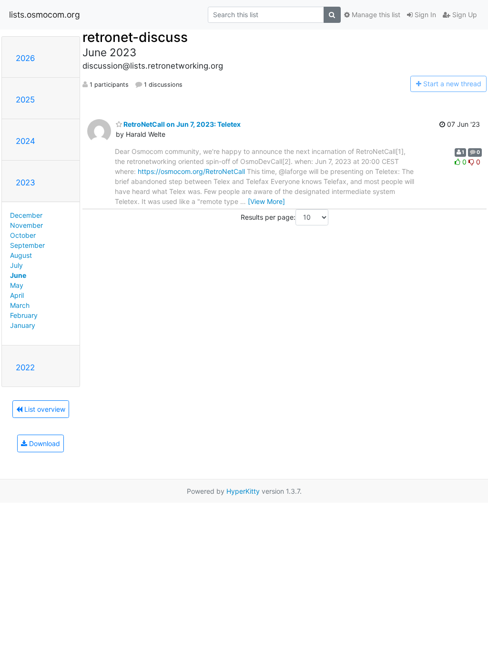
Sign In (424, 14)
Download (43, 443)
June (18, 275)
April (17, 295)
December (26, 215)
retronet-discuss (135, 37)
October (23, 235)
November (26, 225)
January (22, 325)
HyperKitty (243, 491)
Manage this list (375, 14)
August (21, 255)
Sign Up (463, 14)
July (16, 265)
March (20, 305)
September (27, 245)
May (16, 285)
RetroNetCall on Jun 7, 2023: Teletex (181, 124)
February (24, 315)
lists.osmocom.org (44, 15)
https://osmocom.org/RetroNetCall (191, 171)
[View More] (266, 201)
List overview (43, 409)
